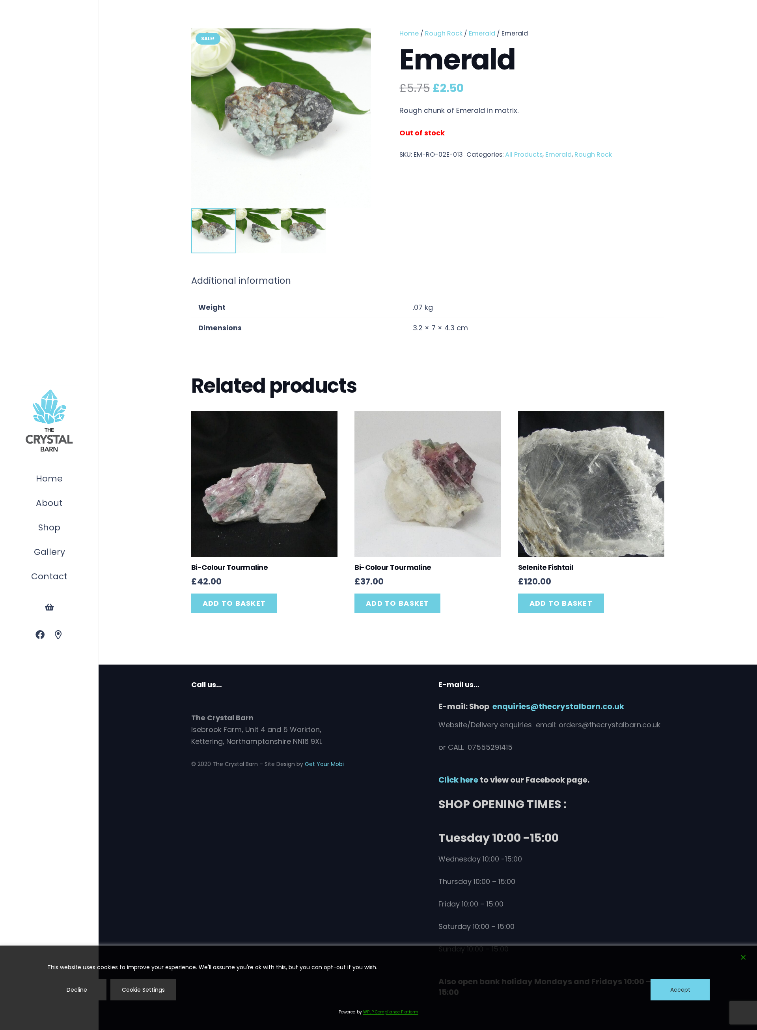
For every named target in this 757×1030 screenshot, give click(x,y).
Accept (680, 990)
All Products (524, 154)
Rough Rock (443, 33)
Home (409, 33)
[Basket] (49, 607)
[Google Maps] (58, 635)
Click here (458, 779)
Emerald (482, 33)
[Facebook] (40, 635)
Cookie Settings (143, 990)
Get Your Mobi (324, 764)
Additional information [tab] (241, 280)
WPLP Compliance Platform (390, 1012)
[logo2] (49, 421)
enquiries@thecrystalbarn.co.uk (558, 706)
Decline (77, 990)
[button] (64, 528)
